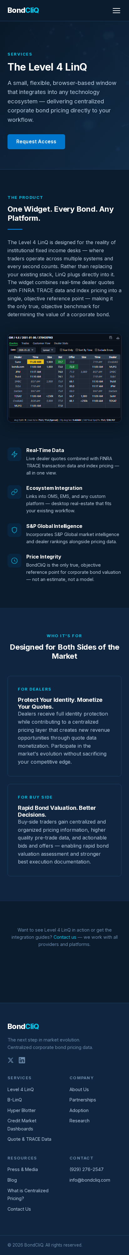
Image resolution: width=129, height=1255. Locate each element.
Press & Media (23, 1169)
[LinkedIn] (22, 1061)
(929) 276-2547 (87, 1169)
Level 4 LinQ (21, 1089)
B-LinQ (15, 1099)
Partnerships (83, 1099)
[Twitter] (11, 1061)
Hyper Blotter (22, 1110)
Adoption (79, 1110)
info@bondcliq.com (90, 1180)
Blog (12, 1180)
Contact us (65, 937)
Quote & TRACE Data (29, 1139)
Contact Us (19, 1209)
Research (80, 1120)
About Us (79, 1089)
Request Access (36, 142)
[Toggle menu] (116, 10)
